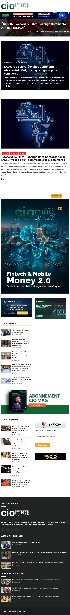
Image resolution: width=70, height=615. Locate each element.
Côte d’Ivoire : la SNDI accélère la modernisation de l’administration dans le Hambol (22, 355)
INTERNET (22, 153)
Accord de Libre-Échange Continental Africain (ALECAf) (43, 163)
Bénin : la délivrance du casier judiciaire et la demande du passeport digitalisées (20, 456)
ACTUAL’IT (14, 153)
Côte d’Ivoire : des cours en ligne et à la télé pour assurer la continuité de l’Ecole (21, 429)
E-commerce (63, 163)
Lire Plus (15, 175)
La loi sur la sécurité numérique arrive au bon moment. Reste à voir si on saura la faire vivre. (20, 342)
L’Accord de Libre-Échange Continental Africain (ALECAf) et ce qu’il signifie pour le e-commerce (33, 158)
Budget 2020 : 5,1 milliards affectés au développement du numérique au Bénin (21, 482)
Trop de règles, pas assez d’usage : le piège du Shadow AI (21, 379)
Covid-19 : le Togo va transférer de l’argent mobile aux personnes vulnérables (19, 443)
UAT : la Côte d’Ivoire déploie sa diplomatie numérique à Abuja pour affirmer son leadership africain (21, 367)
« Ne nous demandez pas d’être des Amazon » (20, 331)
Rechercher (56, 196)
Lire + (3, 179)
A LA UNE (5, 153)
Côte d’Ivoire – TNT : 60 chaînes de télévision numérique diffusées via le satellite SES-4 (21, 470)
